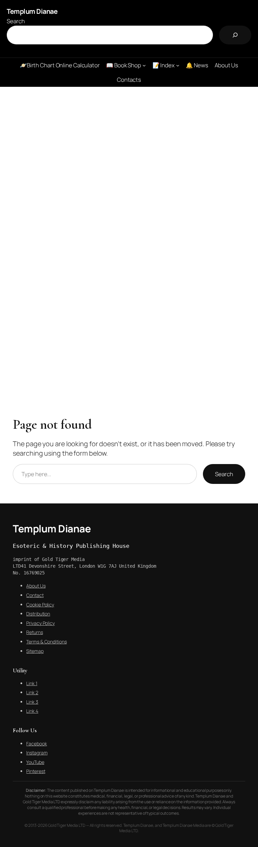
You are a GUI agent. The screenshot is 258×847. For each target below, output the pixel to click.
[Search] (235, 35)
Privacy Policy (40, 623)
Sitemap (34, 651)
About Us (35, 586)
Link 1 (31, 683)
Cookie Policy (40, 604)
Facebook (36, 743)
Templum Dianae (32, 11)
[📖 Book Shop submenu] (144, 65)
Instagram (36, 752)
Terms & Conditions (46, 641)
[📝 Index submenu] (177, 65)
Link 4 (32, 711)
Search (16, 21)
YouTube (35, 762)
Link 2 (32, 692)
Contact (34, 595)
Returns (34, 632)
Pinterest (35, 771)
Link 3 (32, 702)
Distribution (38, 613)
